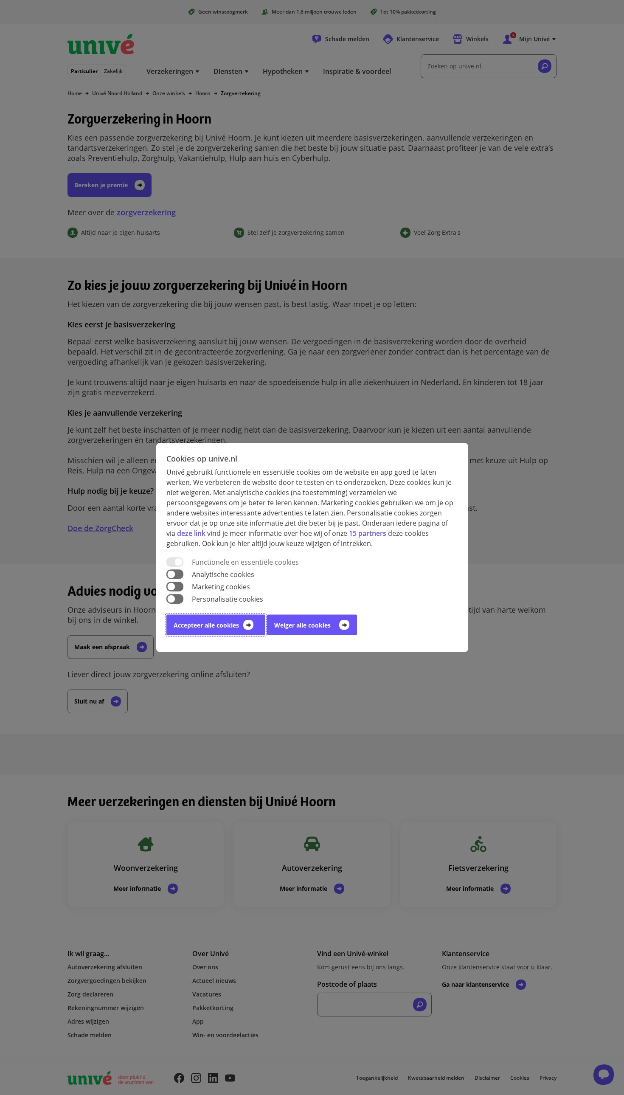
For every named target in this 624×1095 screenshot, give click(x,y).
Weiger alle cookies (302, 625)
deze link (191, 533)
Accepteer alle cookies (206, 625)
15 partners (367, 533)
